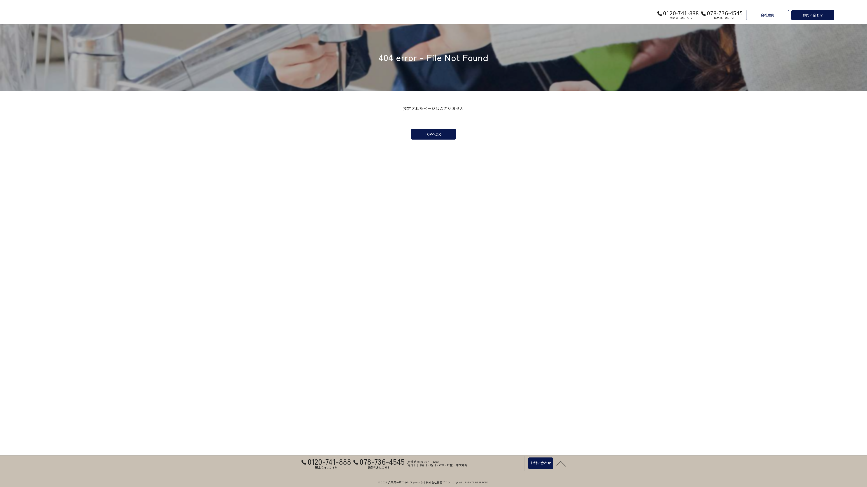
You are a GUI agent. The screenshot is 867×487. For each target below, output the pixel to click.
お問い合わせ (813, 15)
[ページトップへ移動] (561, 463)
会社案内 (767, 15)
